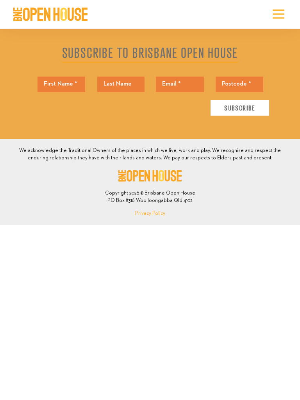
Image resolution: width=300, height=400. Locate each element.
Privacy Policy (150, 213)
